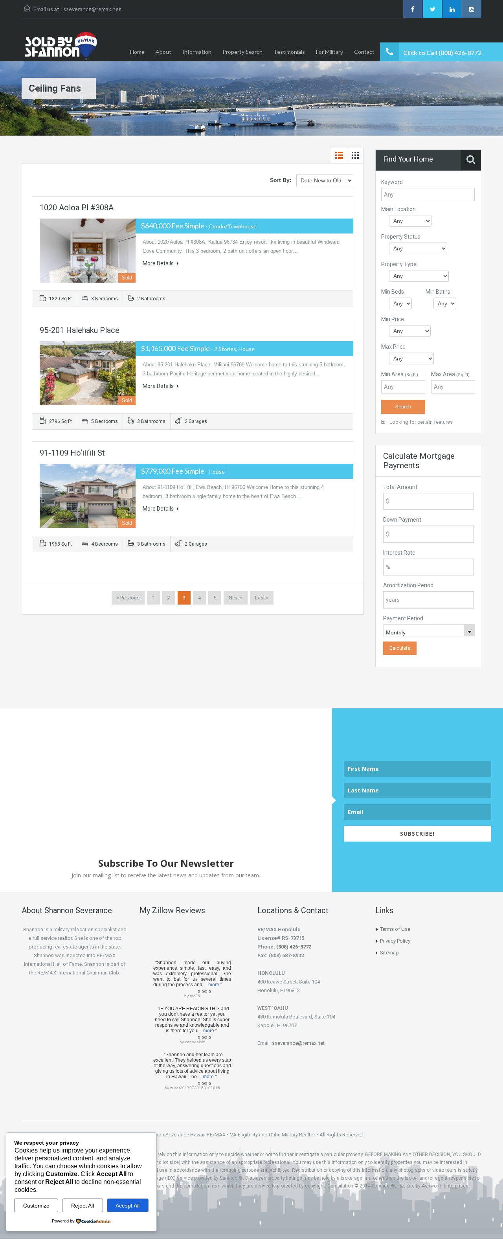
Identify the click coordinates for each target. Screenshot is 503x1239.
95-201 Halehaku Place (79, 330)
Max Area (450, 374)
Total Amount (400, 487)
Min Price (392, 319)
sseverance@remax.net (92, 9)
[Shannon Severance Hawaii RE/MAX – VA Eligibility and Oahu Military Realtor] (87, 45)
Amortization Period (408, 585)
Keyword (392, 182)
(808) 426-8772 (293, 947)
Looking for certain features (420, 422)
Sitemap (389, 953)
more (213, 984)
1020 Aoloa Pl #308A (77, 207)
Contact (364, 51)
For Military (329, 51)
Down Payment (402, 520)
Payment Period (403, 618)
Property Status (400, 236)
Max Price (393, 347)
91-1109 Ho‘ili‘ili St (72, 453)
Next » (235, 598)
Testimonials (289, 51)
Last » (261, 598)
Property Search (242, 51)
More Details (159, 263)
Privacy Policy (395, 941)
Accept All (128, 1205)
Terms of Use (395, 929)
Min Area (399, 374)
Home (137, 51)
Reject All (82, 1205)
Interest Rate (399, 553)
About (163, 51)
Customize (36, 1205)
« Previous (128, 598)
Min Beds (392, 292)
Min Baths (438, 292)
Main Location (398, 209)
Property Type (399, 264)
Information (196, 51)
